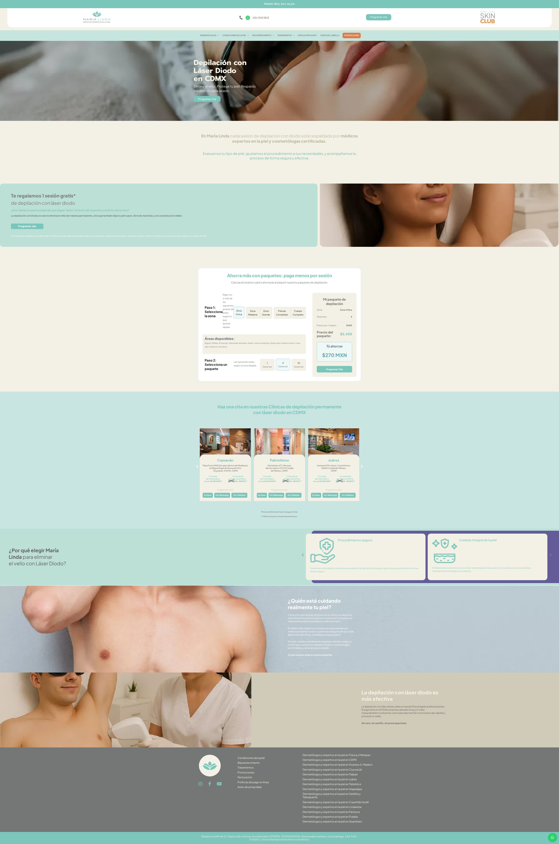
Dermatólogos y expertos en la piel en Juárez (330, 779)
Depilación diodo (307, 35)
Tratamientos (284, 35)
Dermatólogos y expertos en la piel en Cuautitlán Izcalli (336, 802)
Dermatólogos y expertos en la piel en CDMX (330, 759)
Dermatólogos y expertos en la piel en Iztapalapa (332, 789)
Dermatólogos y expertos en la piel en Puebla (330, 816)
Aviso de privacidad (249, 787)
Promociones (246, 772)
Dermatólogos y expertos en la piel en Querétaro (332, 821)
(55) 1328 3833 (261, 17)
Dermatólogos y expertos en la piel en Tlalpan (330, 774)
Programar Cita (334, 369)
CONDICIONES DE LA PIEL (234, 35)
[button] (197, 466)
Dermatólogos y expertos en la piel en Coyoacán (332, 769)
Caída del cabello (329, 35)
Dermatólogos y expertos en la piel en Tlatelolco (332, 784)
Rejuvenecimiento (261, 35)
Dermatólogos (208, 35)
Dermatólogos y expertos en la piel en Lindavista (332, 807)
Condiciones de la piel (251, 757)
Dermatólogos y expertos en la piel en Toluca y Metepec (337, 755)
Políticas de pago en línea (253, 782)
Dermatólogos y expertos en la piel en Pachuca (331, 811)
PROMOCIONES (351, 35)
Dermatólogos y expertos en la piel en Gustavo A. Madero (338, 764)
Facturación (245, 777)
